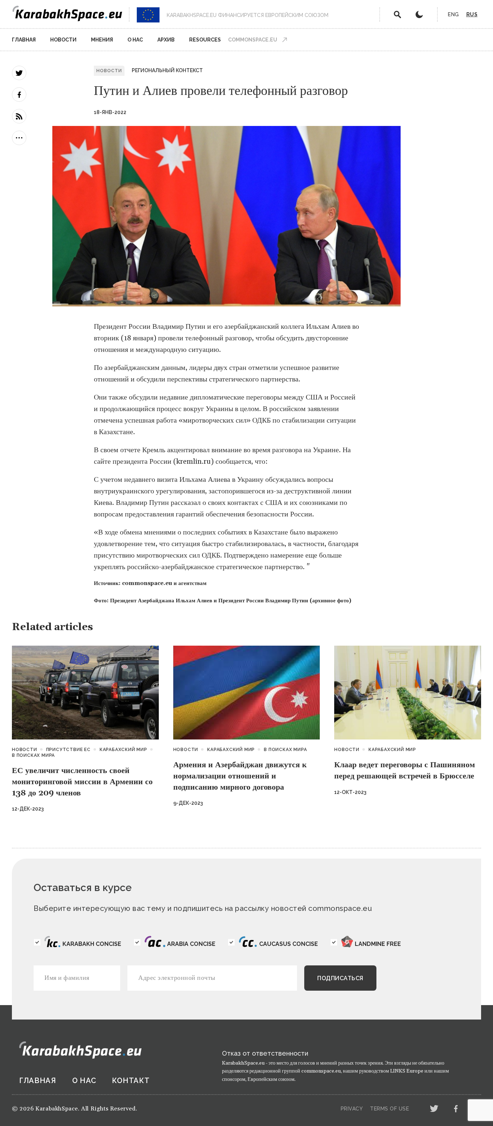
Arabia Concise (191, 943)
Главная (24, 40)
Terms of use (389, 1109)
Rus (472, 14)
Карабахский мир (123, 749)
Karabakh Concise (91, 943)
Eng (453, 14)
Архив (166, 40)
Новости (63, 40)
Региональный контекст (167, 70)
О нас (135, 40)
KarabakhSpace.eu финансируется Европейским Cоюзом (247, 15)
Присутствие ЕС (68, 749)
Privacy (352, 1109)
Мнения (102, 40)
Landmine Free (378, 943)
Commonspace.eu (252, 40)
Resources (205, 40)
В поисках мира (33, 755)
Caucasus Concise (288, 943)
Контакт (130, 1080)
